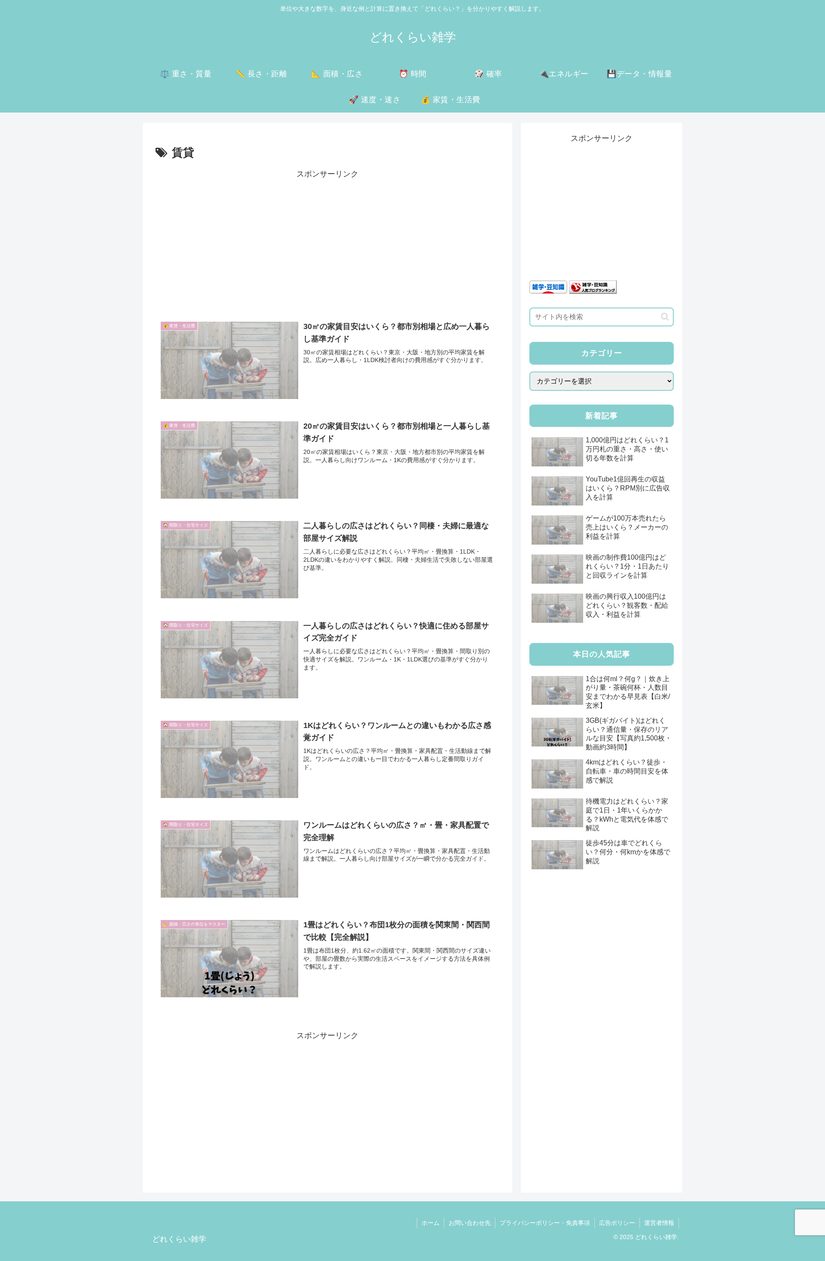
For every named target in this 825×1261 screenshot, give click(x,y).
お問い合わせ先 (470, 1222)
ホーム (431, 1222)
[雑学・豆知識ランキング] (593, 286)
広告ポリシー (617, 1222)
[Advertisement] (327, 241)
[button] (664, 317)
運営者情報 (659, 1222)
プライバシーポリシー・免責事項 (545, 1222)
